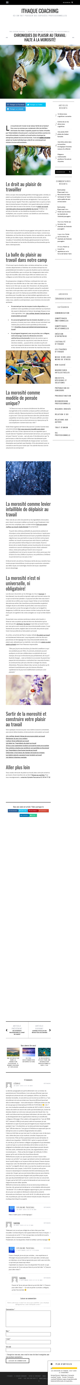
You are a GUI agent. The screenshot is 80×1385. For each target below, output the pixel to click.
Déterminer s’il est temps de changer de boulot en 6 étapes (25, 752)
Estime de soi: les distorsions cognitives (63, 124)
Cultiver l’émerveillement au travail (17, 741)
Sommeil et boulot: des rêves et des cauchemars (39, 1029)
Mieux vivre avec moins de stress (63, 358)
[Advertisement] (28, 921)
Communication (62, 313)
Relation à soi (62, 414)
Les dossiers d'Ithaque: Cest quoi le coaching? (64, 1371)
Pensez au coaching (38, 775)
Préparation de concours (62, 389)
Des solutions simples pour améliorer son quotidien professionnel (27, 748)
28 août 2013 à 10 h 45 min (26, 1209)
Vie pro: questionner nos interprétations (29, 1060)
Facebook (13, 810)
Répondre (47, 1083)
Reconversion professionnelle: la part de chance (17, 1030)
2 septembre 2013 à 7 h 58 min (28, 1250)
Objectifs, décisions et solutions (41, 31)
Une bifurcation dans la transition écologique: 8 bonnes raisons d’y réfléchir (13, 1062)
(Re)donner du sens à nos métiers (17, 738)
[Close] (52, 1364)
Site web (8, 1347)
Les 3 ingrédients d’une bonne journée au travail (21, 750)
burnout (41, 594)
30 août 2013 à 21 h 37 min (23, 1225)
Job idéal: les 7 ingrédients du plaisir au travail (21, 743)
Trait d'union (61, 427)
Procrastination (63, 396)
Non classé (60, 365)
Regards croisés (63, 409)
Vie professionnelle (62, 31)
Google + (43, 810)
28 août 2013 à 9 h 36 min (23, 1086)
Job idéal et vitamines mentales (16, 757)
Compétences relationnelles (62, 327)
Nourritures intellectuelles (62, 371)
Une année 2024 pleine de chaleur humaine (63, 134)
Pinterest (33, 810)
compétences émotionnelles (62, 319)
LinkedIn (25, 815)
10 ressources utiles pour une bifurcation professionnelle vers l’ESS (44, 1061)
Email (33, 815)
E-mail (8, 1339)
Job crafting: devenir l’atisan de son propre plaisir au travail (25, 736)
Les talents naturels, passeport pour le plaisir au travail (24, 755)
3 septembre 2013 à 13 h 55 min (31, 1280)
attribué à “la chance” (23, 624)
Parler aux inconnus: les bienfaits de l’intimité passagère (64, 214)
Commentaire (10, 1309)
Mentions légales (46, 1378)
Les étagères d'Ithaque (61, 350)
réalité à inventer (44, 137)
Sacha (17, 1223)
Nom (8, 1331)
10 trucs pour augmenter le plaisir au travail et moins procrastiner (27, 745)
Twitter (23, 810)
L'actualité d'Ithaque (60, 342)
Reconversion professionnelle (62, 402)
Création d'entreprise (61, 335)
